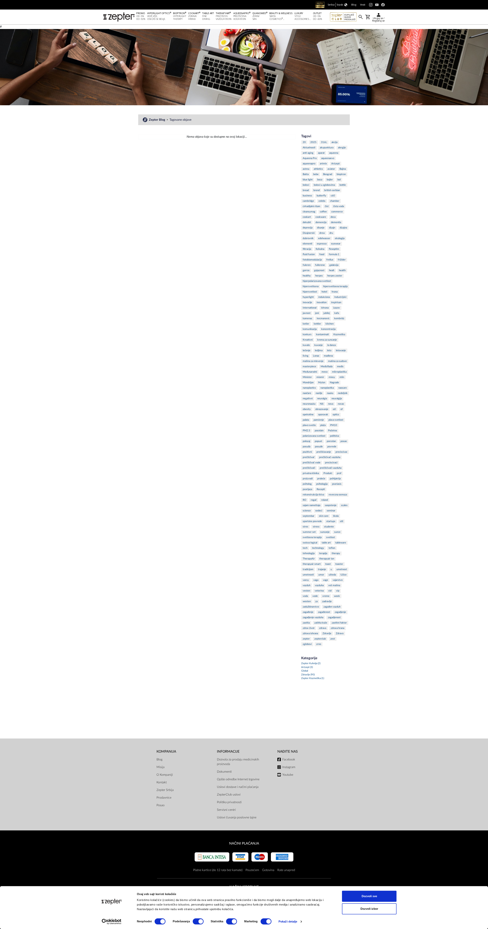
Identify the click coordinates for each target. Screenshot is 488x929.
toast (328, 564)
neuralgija (336, 398)
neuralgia (322, 398)
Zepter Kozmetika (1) (312, 678)
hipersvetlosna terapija (335, 286)
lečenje (306, 350)
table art (326, 543)
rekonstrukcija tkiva (313, 494)
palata (306, 420)
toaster (339, 564)
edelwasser (324, 238)
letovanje (341, 350)
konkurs (307, 334)
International (309, 308)
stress (316, 527)
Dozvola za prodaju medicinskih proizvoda (238, 762)
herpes (319, 276)
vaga (315, 580)
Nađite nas (287, 751)
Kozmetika (339, 334)
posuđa (306, 446)
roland (324, 500)
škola (336, 516)
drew (322, 233)
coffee (323, 212)
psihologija (321, 484)
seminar (331, 511)
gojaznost (319, 270)
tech (305, 548)
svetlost (330, 537)
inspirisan (336, 302)
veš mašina (334, 585)
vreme (325, 596)
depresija (307, 228)
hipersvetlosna (311, 286)
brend (316, 190)
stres (305, 527)
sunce (337, 532)
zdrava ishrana (310, 633)
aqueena (333, 153)
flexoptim (334, 249)
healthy (307, 276)
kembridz (339, 318)
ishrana (325, 308)
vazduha (319, 585)
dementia (336, 222)
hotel (324, 292)
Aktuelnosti (309, 147)
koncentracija (328, 329)
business (307, 195)
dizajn (332, 228)
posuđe (319, 446)
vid (329, 591)
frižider (342, 260)
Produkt (327, 473)
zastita (306, 623)
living (305, 356)
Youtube (287, 774)
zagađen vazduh (331, 607)
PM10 (333, 425)
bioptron (341, 174)
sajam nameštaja (311, 505)
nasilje (319, 393)
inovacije (307, 302)
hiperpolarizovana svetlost (317, 281)
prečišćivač (309, 457)
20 (304, 142)
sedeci (318, 511)
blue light (308, 179)
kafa (336, 313)
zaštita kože (320, 623)
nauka (330, 393)
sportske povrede (312, 521)
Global (304, 671)
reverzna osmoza (338, 494)
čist (327, 206)
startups (330, 521)
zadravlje (327, 601)
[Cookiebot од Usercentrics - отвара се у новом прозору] (111, 921)
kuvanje (318, 345)
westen (307, 601)
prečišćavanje (323, 452)
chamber (334, 201)
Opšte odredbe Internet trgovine (238, 779)
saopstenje (330, 505)
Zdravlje (327, 633)
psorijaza (307, 489)
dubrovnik (308, 238)
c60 (333, 195)
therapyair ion (326, 559)
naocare (342, 388)
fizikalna (320, 249)
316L (324, 142)
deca (333, 217)
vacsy (306, 580)
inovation (322, 302)
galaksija (333, 265)
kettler (317, 324)
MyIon (321, 382)
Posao (161, 805)
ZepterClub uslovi (229, 794)
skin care (323, 516)
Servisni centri (226, 809)
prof (339, 473)
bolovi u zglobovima (324, 185)
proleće (321, 478)
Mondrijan (308, 382)
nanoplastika (327, 388)
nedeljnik (343, 393)
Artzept (335, 163)
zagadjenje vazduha (313, 617)
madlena (328, 356)
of (341, 409)
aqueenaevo (327, 158)
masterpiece (309, 366)
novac (341, 404)
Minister (307, 377)
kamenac (307, 318)
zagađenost (324, 612)
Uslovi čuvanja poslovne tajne (236, 817)
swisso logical (310, 543)
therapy (336, 553)
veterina (319, 591)
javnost (307, 313)
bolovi (306, 185)
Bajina (343, 169)
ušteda (332, 575)
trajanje (322, 569)
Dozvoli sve (369, 896)
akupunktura (326, 147)
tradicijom (308, 569)
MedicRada (326, 366)
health (342, 270)
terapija (323, 553)
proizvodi (308, 478)
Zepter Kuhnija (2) (310, 663)
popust (318, 441)
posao (343, 441)
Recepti (321, 489)
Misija (161, 767)
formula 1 (334, 254)
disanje (320, 228)
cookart (307, 217)
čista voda (338, 206)
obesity (307, 409)
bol (339, 179)
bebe (316, 174)
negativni (308, 398)
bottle (343, 185)
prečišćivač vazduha (329, 457)
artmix (323, 163)
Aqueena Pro (310, 158)
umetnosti (308, 575)
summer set (309, 532)
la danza (331, 345)
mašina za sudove (337, 361)
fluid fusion (309, 254)
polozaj (306, 441)
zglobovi (307, 644)
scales (344, 505)
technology (318, 548)
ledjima (319, 350)
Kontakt (162, 782)
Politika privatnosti (229, 802)
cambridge (308, 201)
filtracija (307, 249)
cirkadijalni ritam (311, 206)
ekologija (339, 238)
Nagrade (334, 382)
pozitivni (307, 452)
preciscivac (341, 452)
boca (319, 179)
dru (331, 233)
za (316, 601)
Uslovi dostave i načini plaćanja (237, 786)
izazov (336, 308)
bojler (330, 179)
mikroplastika (339, 372)
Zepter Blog (157, 119)
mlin (342, 377)
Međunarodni (310, 372)
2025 (313, 142)
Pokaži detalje (288, 921)
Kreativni (308, 340)
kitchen (330, 324)
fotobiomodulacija (312, 260)
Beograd (327, 174)
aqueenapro (309, 163)
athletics (318, 169)
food (321, 254)
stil (341, 521)
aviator (331, 169)
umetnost (341, 569)
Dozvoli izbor (369, 908)
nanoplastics (309, 388)
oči (334, 409)
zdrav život (309, 628)
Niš (321, 404)
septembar (308, 516)
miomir (320, 377)
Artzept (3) (307, 667)
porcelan (331, 441)
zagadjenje (340, 612)
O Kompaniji (165, 774)
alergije (342, 147)
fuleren (307, 265)
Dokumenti (224, 771)
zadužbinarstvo (311, 607)
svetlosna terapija (312, 537)
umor (321, 575)
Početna (332, 430)
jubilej (326, 313)
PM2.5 (306, 430)
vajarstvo (338, 580)
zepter (306, 639)
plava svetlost (335, 420)
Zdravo (340, 633)
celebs (322, 201)
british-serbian (332, 190)
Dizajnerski (309, 233)
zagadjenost (334, 617)
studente (329, 527)
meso (324, 372)
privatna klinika (311, 473)
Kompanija (166, 751)
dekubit (307, 222)
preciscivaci (331, 462)
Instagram (288, 767)
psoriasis (336, 484)
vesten (306, 591)
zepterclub (320, 639)
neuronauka (309, 404)
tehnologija (309, 553)
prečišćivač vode (311, 462)
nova (330, 404)
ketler (306, 324)
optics (336, 414)
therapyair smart (312, 564)
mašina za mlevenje (313, 361)
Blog (159, 759)
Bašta (306, 174)
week (337, 596)
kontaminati (322, 334)
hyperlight (308, 297)
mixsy (332, 377)
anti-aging (308, 153)
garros (306, 270)
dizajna (343, 228)
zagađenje (308, 612)
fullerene (320, 265)
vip (337, 591)
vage (325, 580)
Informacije (228, 751)
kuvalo (306, 345)
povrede (331, 446)
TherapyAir (309, 559)
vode (315, 596)
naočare (307, 393)
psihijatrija (335, 478)
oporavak (323, 414)
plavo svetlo (309, 425)
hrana (335, 292)
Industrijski (340, 297)
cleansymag (309, 212)
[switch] (198, 921)
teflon (332, 548)
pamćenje (319, 420)
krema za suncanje (327, 340)
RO (304, 500)
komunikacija (310, 329)
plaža (323, 425)
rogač (314, 500)
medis (340, 366)
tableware (340, 543)
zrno (318, 644)
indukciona (324, 297)
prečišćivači (309, 468)
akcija (334, 142)
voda (305, 596)
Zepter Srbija (165, 790)
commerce (337, 212)
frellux (329, 260)
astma (306, 169)
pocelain (319, 430)
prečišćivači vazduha (330, 468)
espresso (322, 244)
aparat (321, 153)
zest (332, 639)
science (307, 511)
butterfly (321, 195)
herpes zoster (334, 276)
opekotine (308, 414)
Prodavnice (164, 797)
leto (329, 350)
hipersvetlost (310, 292)
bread (306, 190)
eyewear (335, 244)
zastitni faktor (339, 623)
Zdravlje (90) (308, 674)
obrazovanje (321, 409)
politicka (334, 436)
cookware (320, 217)
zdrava (322, 628)
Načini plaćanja (244, 843)
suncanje (325, 532)
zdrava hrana (337, 628)
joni (317, 313)
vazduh (306, 585)
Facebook (288, 759)
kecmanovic (323, 318)
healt (331, 270)
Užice (343, 575)
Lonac (316, 356)
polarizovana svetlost (314, 436)
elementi (307, 244)
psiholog (307, 484)
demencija (320, 222)
